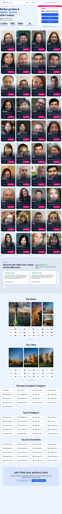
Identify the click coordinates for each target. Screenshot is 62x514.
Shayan (50, 179)
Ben (33, 156)
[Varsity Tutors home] (7, 2)
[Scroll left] (4, 287)
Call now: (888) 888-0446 (51, 2)
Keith (34, 179)
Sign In (58, 2)
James (50, 111)
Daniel (50, 88)
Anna (4, 246)
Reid (49, 43)
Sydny (50, 223)
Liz (18, 66)
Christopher (52, 66)
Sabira (50, 133)
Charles (35, 66)
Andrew (35, 133)
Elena (34, 88)
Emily (19, 201)
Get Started (11, 49)
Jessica (19, 246)
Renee (50, 156)
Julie (49, 246)
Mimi (3, 43)
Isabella (4, 111)
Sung (3, 201)
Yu (18, 223)
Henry (19, 111)
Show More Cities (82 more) (31, 380)
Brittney (20, 156)
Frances (4, 223)
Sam (18, 179)
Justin (19, 88)
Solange (5, 88)
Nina (34, 43)
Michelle (5, 66)
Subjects (27, 2)
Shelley (4, 179)
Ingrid (4, 133)
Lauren (50, 201)
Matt (34, 201)
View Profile (4, 49)
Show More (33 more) (31, 339)
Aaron (19, 43)
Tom (33, 223)
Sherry (4, 156)
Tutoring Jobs (33, 2)
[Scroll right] (57, 287)
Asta (18, 133)
